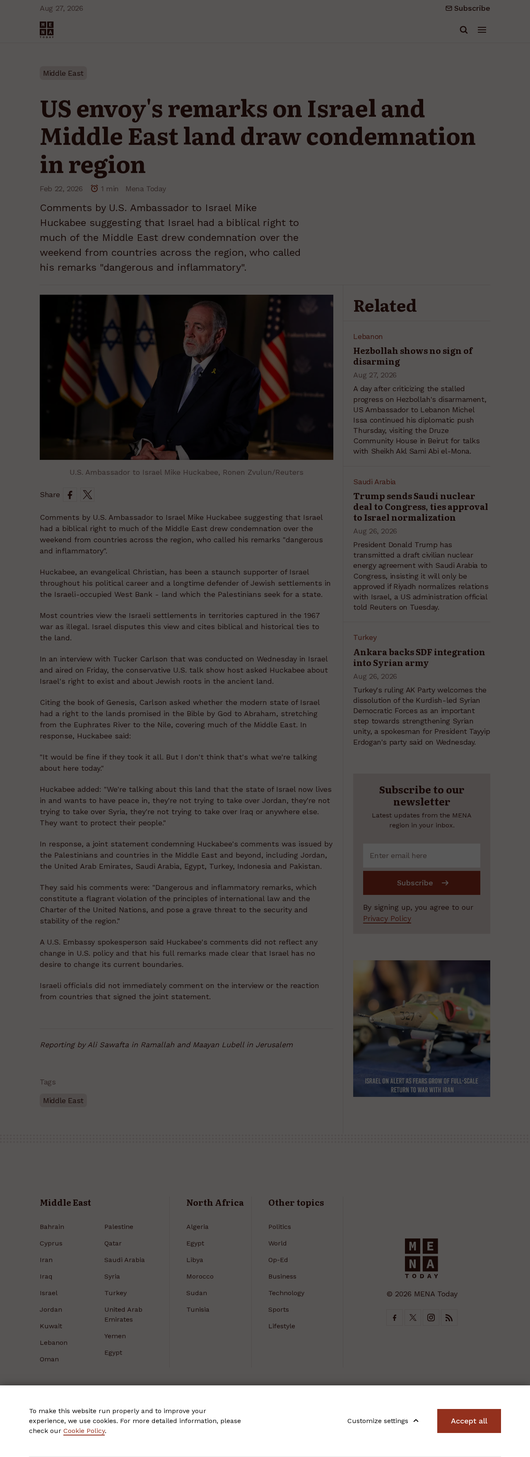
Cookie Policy (84, 1431)
